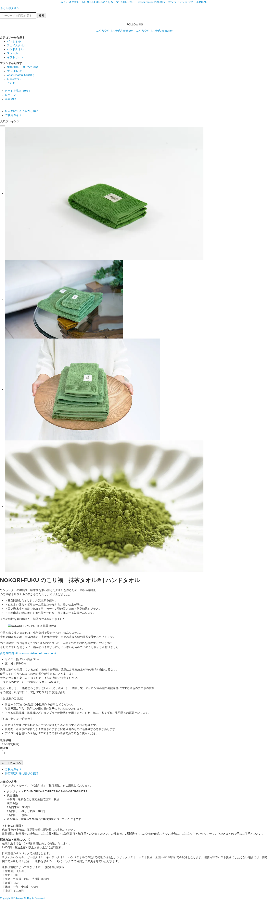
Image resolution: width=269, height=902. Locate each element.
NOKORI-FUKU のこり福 (97, 2)
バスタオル (14, 41)
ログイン (10, 94)
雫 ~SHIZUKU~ (125, 2)
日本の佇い (14, 78)
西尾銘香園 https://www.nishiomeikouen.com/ (28, 653)
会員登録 (10, 99)
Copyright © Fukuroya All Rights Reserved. (23, 898)
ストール (12, 53)
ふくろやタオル (70, 2)
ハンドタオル (15, 49)
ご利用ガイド (13, 115)
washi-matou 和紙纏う (151, 2)
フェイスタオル (16, 45)
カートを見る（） (18, 90)
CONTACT (202, 2)
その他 (11, 82)
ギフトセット (15, 57)
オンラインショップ (180, 2)
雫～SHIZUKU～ (17, 71)
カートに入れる (11, 763)
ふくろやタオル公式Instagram (154, 30)
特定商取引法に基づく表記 (21, 111)
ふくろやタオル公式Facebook (114, 30)
